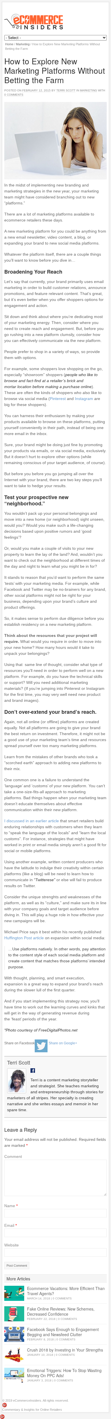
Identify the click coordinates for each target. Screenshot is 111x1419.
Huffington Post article (24, 938)
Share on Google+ (63, 1043)
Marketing (23, 44)
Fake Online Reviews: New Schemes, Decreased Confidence (60, 1311)
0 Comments (62, 1298)
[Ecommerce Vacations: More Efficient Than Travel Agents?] (14, 1293)
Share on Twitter (41, 1045)
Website (11, 1245)
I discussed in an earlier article (31, 821)
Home (9, 44)
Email (10, 1225)
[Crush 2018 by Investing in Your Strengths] (14, 1354)
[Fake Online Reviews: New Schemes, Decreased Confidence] (14, 1313)
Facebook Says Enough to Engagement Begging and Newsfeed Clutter (63, 1331)
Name (11, 1205)
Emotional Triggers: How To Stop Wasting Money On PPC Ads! (64, 1372)
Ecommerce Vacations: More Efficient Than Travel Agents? (66, 1290)
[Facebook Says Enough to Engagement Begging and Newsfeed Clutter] (14, 1334)
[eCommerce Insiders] (55, 21)
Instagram (84, 398)
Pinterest (58, 398)
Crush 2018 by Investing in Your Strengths (65, 1350)
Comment (13, 1156)
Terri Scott (65, 90)
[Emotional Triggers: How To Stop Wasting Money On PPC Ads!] (14, 1375)
